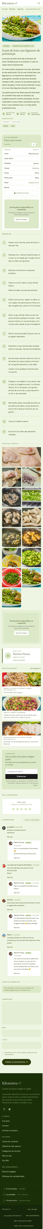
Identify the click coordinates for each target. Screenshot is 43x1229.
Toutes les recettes (10, 1141)
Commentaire (7, 999)
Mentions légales (9, 1171)
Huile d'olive (8, 158)
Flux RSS (5, 1160)
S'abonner (21, 776)
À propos (6, 1121)
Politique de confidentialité (13, 1176)
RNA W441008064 (32, 1216)
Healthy (5, 126)
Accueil (4, 9)
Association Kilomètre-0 (12, 1216)
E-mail (5, 1040)
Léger (13, 126)
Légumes (20, 9)
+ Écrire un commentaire (32, 820)
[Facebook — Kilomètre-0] (9, 1109)
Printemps (6, 122)
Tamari (6, 168)
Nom (4, 1027)
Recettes (12, 9)
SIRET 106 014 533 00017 (23, 1221)
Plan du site (7, 1156)
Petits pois (8, 178)
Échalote (7, 163)
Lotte (6, 154)
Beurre (6, 187)
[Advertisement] (21, 214)
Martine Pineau (21, 654)
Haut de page (32, 1209)
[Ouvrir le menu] (39, 3)
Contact (5, 1126)
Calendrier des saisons (11, 1146)
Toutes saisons (16, 122)
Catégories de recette (11, 1151)
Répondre (10, 837)
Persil (6, 183)
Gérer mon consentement (23, 1226)
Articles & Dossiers (10, 1130)
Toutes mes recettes (19, 660)
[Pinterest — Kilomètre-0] (4, 1109)
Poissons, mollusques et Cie (23, 46)
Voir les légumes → (35, 668)
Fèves (6, 173)
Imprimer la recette (22, 193)
